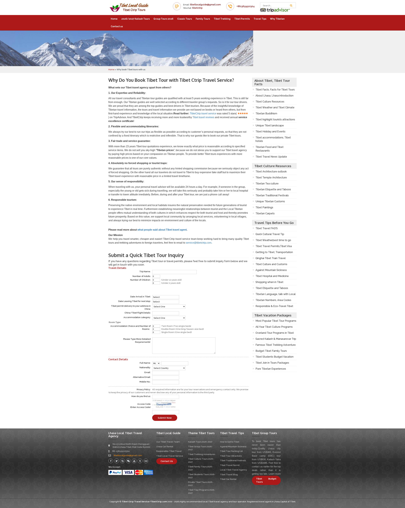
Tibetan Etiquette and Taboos (273, 189)
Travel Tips (260, 19)
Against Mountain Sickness (271, 270)
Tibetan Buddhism (266, 113)
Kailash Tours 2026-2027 (200, 442)
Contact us (117, 26)
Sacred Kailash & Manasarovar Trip (275, 338)
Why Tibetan (277, 19)
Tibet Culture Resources (269, 101)
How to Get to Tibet (229, 442)
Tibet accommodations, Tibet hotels (273, 139)
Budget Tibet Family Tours (271, 350)
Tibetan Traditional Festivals (272, 195)
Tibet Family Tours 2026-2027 (200, 468)
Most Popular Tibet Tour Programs (275, 320)
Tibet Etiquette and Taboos (271, 288)
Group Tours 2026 (163, 19)
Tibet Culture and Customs (271, 264)
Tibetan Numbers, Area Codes (273, 300)
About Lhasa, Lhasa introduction (274, 95)
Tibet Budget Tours (266, 480)
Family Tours (203, 19)
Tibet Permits (242, 19)
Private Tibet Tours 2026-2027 (200, 483)
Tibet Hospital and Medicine (272, 276)
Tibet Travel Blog (229, 474)
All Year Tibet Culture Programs (274, 326)
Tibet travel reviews (203, 117)
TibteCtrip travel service (203, 113)
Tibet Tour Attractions (231, 456)
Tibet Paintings (264, 207)
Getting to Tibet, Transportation (274, 252)
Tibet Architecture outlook (271, 171)
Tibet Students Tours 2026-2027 (201, 476)
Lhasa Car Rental (164, 446)
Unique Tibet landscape (269, 125)
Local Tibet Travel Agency (233, 470)
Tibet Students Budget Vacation (274, 356)
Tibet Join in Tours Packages (272, 362)
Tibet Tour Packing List (231, 451)
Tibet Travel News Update (271, 156)
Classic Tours (184, 19)
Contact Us (167, 461)
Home (114, 19)
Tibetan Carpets (265, 213)
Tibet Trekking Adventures (201, 454)
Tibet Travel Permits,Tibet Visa (273, 246)
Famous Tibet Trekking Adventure (275, 344)
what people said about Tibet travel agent (162, 229)
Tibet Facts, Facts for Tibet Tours (275, 89)
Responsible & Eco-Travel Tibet (274, 306)
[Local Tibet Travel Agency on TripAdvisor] (275, 9)
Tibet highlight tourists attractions (275, 119)
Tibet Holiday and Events (270, 131)
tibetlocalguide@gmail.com (205, 4)
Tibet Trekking (222, 19)
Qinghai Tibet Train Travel (270, 258)
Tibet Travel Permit (230, 465)
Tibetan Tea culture (267, 183)
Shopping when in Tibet (269, 282)
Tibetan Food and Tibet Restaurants (269, 149)
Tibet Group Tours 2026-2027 (200, 448)
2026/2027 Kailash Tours (135, 19)
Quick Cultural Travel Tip (269, 234)
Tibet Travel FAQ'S (266, 228)
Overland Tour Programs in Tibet (274, 332)
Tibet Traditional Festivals (233, 460)
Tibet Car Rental (228, 479)
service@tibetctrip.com (198, 242)
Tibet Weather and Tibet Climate (274, 107)
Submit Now (164, 417)
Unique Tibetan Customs (270, 201)
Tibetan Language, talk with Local (275, 294)
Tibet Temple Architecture (271, 177)
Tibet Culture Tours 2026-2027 (201, 460)
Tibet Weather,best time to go (273, 240)
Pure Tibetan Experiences (270, 368)
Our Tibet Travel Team (168, 442)
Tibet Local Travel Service (169, 456)
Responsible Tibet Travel (169, 451)
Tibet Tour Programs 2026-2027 (201, 491)
